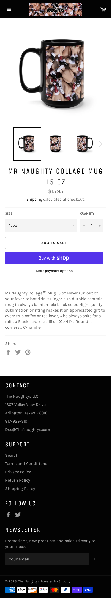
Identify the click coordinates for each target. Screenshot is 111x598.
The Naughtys (28, 581)
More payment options (54, 271)
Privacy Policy (18, 471)
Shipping (34, 199)
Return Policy (17, 480)
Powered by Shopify (55, 581)
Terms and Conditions (26, 463)
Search (11, 455)
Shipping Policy (20, 488)
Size (8, 213)
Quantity (87, 213)
